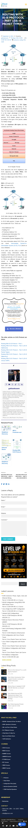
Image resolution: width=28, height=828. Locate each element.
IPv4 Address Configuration (10, 654)
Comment (4, 520)
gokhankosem (4, 38)
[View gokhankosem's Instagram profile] (12, 384)
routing (21, 40)
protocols (16, 40)
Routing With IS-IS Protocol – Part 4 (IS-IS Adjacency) (21, 476)
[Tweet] (4, 484)
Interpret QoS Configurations (10, 613)
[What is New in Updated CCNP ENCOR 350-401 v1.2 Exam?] (4, 688)
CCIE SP (9, 40)
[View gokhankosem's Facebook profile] (6, 384)
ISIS (24, 40)
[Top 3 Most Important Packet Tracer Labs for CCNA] (4, 706)
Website (3, 513)
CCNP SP (3, 40)
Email (3, 507)
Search (23, 584)
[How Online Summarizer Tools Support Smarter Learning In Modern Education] (4, 679)
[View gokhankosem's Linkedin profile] (22, 384)
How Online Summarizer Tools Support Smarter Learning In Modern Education (16, 679)
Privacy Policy (4, 821)
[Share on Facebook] (2, 484)
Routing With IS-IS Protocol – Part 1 (11, 343)
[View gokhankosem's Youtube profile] (9, 384)
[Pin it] (7, 484)
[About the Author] (14, 365)
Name (3, 500)
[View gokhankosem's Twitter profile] (19, 384)
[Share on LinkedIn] (8, 484)
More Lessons (6, 660)
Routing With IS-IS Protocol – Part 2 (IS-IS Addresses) (6, 476)
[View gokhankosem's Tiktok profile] (15, 384)
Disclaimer (20, 819)
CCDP (20, 38)
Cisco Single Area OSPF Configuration (13, 609)
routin (2, 41)
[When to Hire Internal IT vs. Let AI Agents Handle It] (4, 672)
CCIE (17, 38)
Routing (13, 38)
